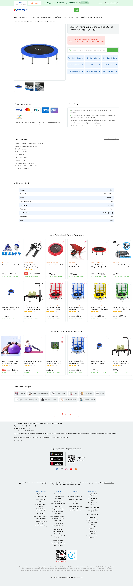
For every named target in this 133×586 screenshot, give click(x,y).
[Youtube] (71, 469)
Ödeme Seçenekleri (75, 511)
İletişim (75, 492)
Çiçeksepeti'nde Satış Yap (112, 3)
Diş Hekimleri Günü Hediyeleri (92, 537)
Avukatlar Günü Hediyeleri (92, 523)
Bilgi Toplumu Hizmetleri (57, 516)
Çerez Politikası (58, 540)
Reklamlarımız (58, 506)
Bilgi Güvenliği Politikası (58, 543)
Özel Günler (40, 502)
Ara (76, 10)
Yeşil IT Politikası (58, 546)
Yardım (100, 3)
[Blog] (75, 469)
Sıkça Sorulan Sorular (75, 497)
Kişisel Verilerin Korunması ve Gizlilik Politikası (58, 525)
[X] (61, 469)
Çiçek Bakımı (40, 494)
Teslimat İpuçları (41, 519)
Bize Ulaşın (75, 494)
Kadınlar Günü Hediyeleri (92, 499)
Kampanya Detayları (58, 509)
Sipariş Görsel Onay (40, 526)
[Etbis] (61, 556)
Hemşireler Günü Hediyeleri (92, 528)
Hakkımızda (57, 494)
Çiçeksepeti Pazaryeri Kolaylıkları (75, 507)
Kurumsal (58, 492)
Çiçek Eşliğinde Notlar (40, 497)
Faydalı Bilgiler (41, 492)
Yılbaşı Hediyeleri (92, 514)
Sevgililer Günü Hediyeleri (92, 495)
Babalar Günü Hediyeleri (92, 507)
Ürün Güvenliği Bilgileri (111, 139)
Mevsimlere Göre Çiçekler (40, 505)
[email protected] (31, 426)
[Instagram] (66, 469)
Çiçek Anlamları (40, 499)
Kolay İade (75, 504)
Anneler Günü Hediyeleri (92, 504)
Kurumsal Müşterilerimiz (58, 504)
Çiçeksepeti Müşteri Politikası (58, 497)
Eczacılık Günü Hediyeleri (92, 532)
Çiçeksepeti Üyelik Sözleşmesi (58, 519)
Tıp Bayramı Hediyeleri (92, 520)
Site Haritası (40, 513)
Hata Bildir (67, 414)
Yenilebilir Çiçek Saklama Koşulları (40, 510)
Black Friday (92, 517)
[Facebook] (57, 469)
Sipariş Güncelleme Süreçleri (41, 522)
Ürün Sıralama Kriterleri (40, 516)
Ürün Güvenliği (58, 501)
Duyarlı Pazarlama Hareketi (57, 512)
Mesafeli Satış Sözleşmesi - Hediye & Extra (58, 536)
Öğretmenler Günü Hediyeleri (92, 511)
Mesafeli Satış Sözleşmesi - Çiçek (58, 530)
